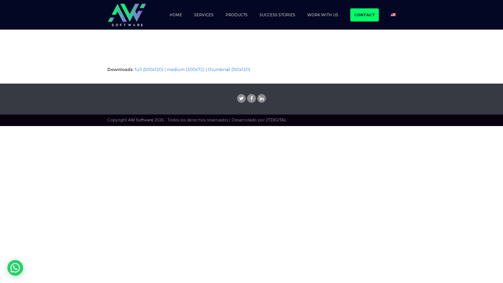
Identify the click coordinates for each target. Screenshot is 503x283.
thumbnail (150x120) (229, 69)
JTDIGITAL (276, 120)
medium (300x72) (186, 69)
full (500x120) (149, 69)
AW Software (141, 120)
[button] (15, 268)
